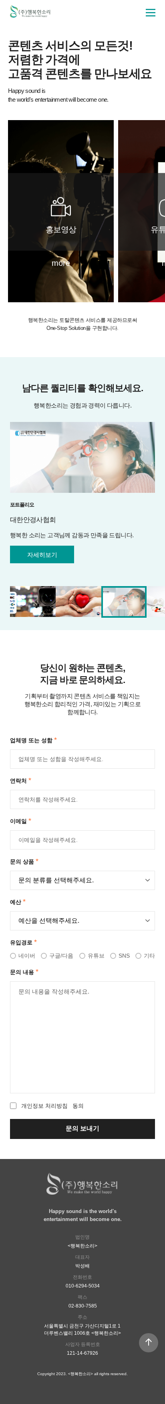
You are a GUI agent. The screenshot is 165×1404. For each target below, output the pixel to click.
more (61, 263)
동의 (52, 1106)
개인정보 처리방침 (44, 1106)
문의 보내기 (82, 1128)
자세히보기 (42, 554)
